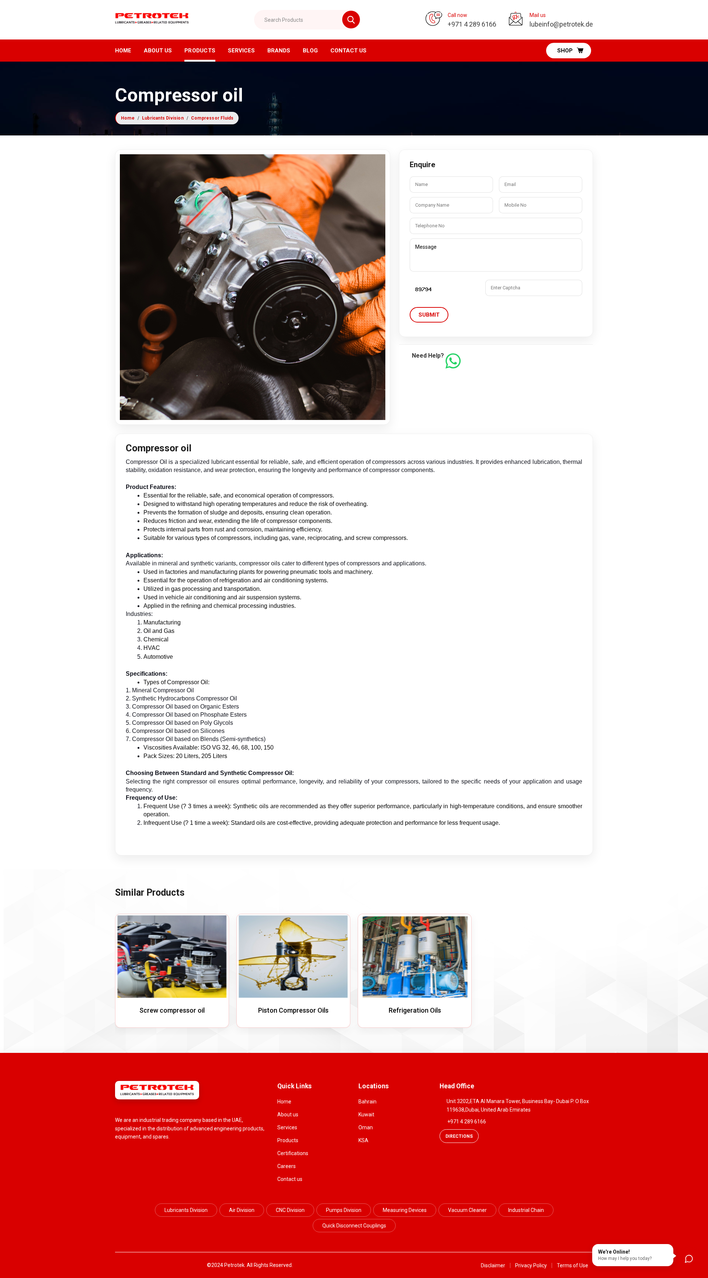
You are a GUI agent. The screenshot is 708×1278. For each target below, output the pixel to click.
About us (158, 50)
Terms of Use (572, 1265)
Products (199, 50)
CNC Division (290, 1210)
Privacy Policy (531, 1265)
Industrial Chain (526, 1210)
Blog (310, 50)
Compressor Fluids (212, 118)
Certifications (292, 1153)
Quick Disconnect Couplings (354, 1226)
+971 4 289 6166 (466, 1121)
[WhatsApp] (453, 361)
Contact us (289, 1179)
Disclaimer (493, 1265)
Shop (565, 50)
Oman (365, 1127)
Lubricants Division (163, 118)
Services (241, 50)
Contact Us (348, 50)
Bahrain (367, 1102)
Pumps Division (343, 1210)
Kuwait (366, 1114)
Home (123, 50)
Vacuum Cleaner (467, 1210)
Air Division (241, 1210)
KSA (363, 1140)
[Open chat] (688, 1258)
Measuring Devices (405, 1210)
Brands (278, 50)
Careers (286, 1166)
